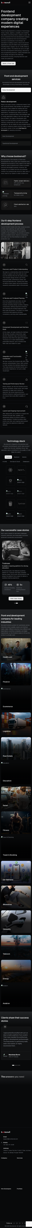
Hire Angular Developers (8, 1210)
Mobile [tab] (24, 457)
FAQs (2, 1177)
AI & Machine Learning (23, 1161)
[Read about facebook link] (14, 1223)
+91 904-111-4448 (8, 1145)
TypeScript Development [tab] (10, 143)
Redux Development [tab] (8, 90)
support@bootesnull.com (10, 1139)
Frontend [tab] (8, 457)
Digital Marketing (21, 1181)
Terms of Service (6, 1183)
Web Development (22, 1170)
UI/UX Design (20, 1178)
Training (3, 1168)
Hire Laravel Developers (8, 1195)
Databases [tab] (26, 461)
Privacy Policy (5, 1180)
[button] (15, 603)
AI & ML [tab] (5, 461)
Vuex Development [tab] (8, 136)
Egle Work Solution (22, 1195)
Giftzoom (19, 1201)
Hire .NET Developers (7, 1201)
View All (3, 1218)
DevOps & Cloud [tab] (15, 461)
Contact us (4, 1171)
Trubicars (19, 1192)
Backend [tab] (16, 457)
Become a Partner (6, 1174)
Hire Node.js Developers (8, 1198)
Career (3, 1164)
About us (3, 1161)
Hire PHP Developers (7, 1192)
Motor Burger (20, 1198)
